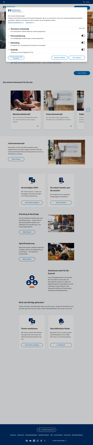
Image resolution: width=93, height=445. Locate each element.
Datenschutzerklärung (15, 22)
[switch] (83, 36)
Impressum (29, 22)
